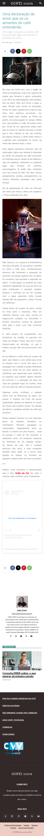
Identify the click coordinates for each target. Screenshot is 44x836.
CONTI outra (6, 679)
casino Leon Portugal (26, 828)
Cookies (26, 825)
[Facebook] (12, 51)
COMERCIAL (7, 727)
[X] (18, 51)
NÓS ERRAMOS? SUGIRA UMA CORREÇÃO (19, 713)
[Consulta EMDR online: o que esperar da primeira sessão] (22, 652)
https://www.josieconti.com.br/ (22, 614)
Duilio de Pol (22, 473)
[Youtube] (32, 636)
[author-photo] (22, 607)
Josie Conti (8, 42)
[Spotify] (22, 636)
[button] (4, 3)
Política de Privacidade (13, 825)
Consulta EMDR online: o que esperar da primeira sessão (19, 675)
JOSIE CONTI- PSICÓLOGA (13, 720)
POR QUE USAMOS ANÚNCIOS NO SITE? (19, 698)
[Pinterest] (23, 51)
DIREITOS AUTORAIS (11, 706)
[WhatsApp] (29, 51)
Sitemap (35, 825)
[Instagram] (17, 636)
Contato (13, 828)
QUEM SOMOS (8, 734)
